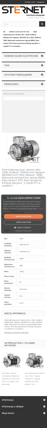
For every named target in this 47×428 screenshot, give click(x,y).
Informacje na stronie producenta (16, 332)
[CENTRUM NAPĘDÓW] (23, 11)
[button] (23, 227)
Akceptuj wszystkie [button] (23, 216)
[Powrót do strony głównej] (4, 31)
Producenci (11, 84)
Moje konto (8, 413)
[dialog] (23, 214)
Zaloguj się (40, 2)
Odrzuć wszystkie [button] (23, 222)
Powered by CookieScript (24, 231)
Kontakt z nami (30, 2)
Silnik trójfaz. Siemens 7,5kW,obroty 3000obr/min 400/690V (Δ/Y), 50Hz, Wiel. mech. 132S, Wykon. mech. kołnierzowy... (11, 378)
